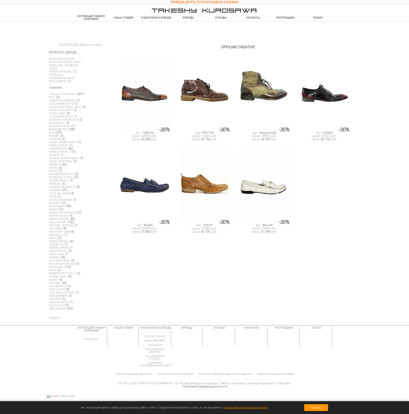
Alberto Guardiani (62, 100)
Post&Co (55, 244)
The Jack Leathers (62, 292)
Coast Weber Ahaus (63, 142)
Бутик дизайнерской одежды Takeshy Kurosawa (210, 383)
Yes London (57, 308)
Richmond (56, 267)
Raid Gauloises (59, 260)
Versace (55, 299)
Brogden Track (60, 126)
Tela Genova (57, 286)
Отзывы (221, 17)
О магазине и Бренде (156, 17)
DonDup (54, 164)
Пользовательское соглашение (175, 374)
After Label (57, 113)
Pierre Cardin (58, 247)
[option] (204, 3)
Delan (53, 167)
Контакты (253, 17)
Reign (53, 270)
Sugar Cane (57, 276)
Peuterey (55, 228)
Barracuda (57, 122)
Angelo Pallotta (61, 110)
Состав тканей (155, 336)
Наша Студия (123, 17)
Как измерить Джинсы (155, 350)
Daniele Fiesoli (59, 151)
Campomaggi (58, 148)
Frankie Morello (61, 174)
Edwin (53, 171)
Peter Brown (58, 251)
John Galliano (59, 193)
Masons (54, 203)
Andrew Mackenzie (62, 119)
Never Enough (59, 219)
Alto (52, 97)
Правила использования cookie (275, 374)
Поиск (318, 17)
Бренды (188, 17)
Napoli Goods (58, 215)
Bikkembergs (58, 129)
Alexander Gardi (61, 116)
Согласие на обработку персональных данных (225, 374)
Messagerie (57, 206)
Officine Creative (61, 225)
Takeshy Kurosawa (62, 94)
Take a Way (56, 289)
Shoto (53, 279)
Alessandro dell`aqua (65, 106)
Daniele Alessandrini (64, 158)
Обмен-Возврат (155, 340)
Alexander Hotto (61, 103)
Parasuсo (56, 235)
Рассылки (155, 345)
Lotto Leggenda (60, 199)
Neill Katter (57, 222)
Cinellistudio (58, 145)
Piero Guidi (56, 254)
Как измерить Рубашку (155, 357)
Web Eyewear (58, 295)
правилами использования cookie (245, 407)
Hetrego (55, 183)
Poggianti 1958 (59, 231)
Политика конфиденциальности (156, 364)
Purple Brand (59, 241)
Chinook (55, 138)
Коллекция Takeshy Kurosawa (91, 17)
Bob (51, 132)
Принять (316, 407)
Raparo (54, 257)
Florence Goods (60, 177)
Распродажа (285, 17)
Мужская (91, 339)
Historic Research (62, 187)
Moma (53, 209)
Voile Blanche (59, 302)
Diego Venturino (60, 161)
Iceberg (54, 190)
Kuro (52, 196)
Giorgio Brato (59, 180)
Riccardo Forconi (62, 263)
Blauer (54, 135)
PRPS (52, 238)
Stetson (55, 283)
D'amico (54, 155)
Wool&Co (56, 305)
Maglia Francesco (62, 212)
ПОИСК (54, 318)
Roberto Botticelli (62, 273)
